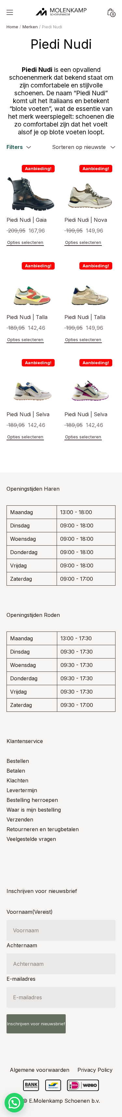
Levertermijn (22, 790)
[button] (14, 1102)
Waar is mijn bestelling (34, 809)
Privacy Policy (95, 1070)
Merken (30, 26)
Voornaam (30, 912)
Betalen (16, 770)
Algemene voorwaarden (39, 1070)
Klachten (17, 780)
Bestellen (18, 761)
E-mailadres (21, 979)
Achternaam (22, 945)
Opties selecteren (25, 242)
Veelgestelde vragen (31, 839)
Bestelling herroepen (32, 800)
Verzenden (20, 819)
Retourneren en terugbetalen (43, 829)
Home (12, 26)
